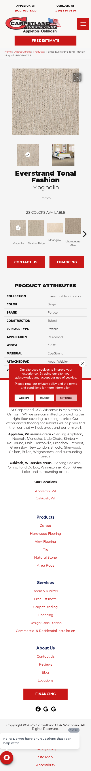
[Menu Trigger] (83, 24)
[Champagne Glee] (73, 226)
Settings (66, 397)
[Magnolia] (18, 228)
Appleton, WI (45, 491)
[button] (45, 41)
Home (8, 51)
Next (84, 152)
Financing (67, 262)
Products (38, 51)
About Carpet (22, 51)
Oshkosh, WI (45, 498)
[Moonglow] (55, 228)
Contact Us (25, 262)
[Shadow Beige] (36, 228)
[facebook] (38, 709)
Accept (24, 397)
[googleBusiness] (46, 709)
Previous (6, 152)
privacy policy (47, 383)
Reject (44, 397)
